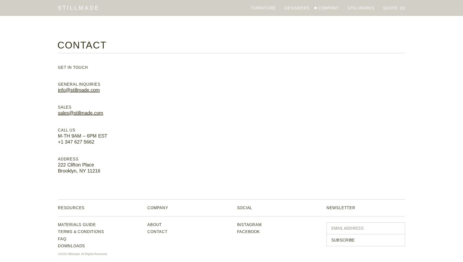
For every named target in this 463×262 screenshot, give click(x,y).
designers (297, 8)
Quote (394, 8)
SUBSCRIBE (343, 240)
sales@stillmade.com (80, 113)
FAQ (62, 239)
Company (328, 8)
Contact (157, 232)
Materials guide (77, 225)
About (154, 225)
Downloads (71, 246)
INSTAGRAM (249, 225)
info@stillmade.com (79, 90)
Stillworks (361, 8)
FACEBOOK (248, 232)
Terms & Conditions (81, 232)
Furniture (263, 8)
